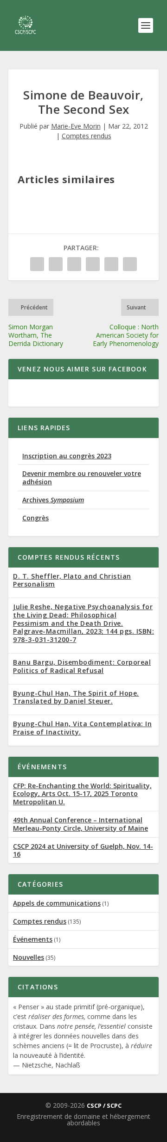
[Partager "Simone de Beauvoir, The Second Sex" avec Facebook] (37, 264)
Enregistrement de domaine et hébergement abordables (83, 1119)
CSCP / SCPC (104, 1105)
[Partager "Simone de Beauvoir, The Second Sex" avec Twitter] (55, 264)
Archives (53, 499)
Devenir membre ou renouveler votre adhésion (81, 477)
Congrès (35, 517)
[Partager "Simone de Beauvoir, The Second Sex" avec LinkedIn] (111, 264)
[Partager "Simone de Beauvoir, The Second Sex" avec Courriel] (130, 264)
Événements (32, 939)
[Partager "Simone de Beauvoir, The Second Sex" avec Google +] (74, 264)
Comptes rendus (86, 135)
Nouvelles (28, 957)
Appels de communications (57, 903)
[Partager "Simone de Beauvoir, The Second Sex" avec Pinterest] (93, 264)
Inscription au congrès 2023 (66, 455)
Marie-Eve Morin (76, 126)
